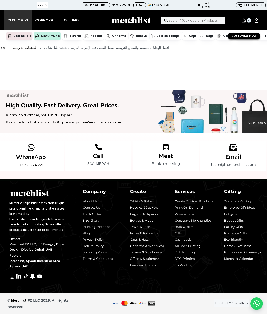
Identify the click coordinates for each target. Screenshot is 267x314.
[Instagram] (12, 276)
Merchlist (18, 300)
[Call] (98, 147)
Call (98, 156)
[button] (256, 20)
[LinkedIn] (18, 276)
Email (233, 156)
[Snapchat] (32, 276)
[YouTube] (39, 276)
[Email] (233, 147)
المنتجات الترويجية (25, 48)
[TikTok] (25, 276)
